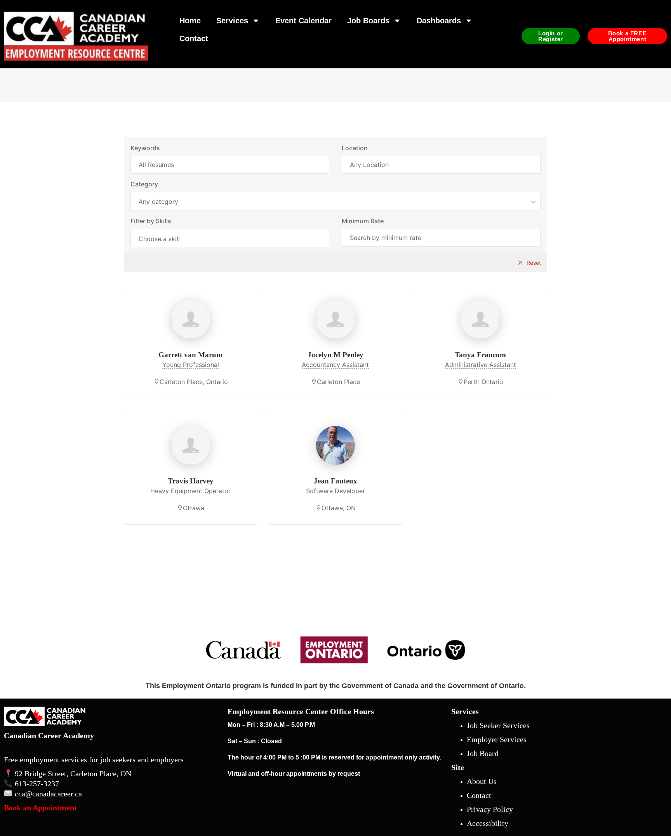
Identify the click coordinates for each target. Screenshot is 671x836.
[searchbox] (230, 239)
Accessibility (487, 823)
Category (144, 184)
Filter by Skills (150, 221)
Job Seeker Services (498, 725)
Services (232, 20)
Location (355, 148)
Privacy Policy (490, 809)
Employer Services (497, 739)
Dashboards (439, 20)
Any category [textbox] (158, 201)
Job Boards (368, 20)
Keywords (145, 148)
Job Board (483, 753)
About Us (482, 781)
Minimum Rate (363, 221)
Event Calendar (303, 20)
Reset (534, 262)
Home (190, 20)
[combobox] (335, 201)
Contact (193, 38)
